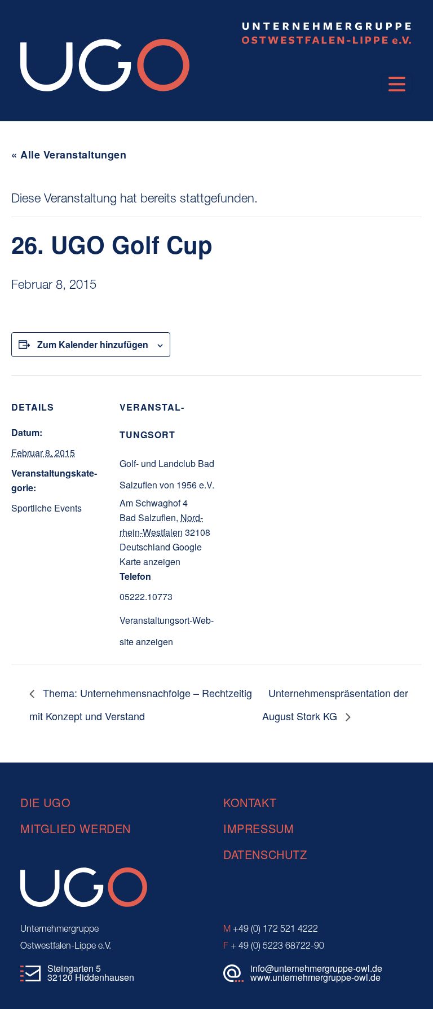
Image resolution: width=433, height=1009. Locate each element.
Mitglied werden (75, 828)
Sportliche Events (46, 507)
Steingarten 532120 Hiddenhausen (90, 973)
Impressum (258, 828)
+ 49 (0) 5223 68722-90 (273, 946)
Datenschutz (265, 854)
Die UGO (45, 802)
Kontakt (249, 802)
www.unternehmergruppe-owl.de (315, 977)
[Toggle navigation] (397, 84)
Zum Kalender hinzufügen (92, 344)
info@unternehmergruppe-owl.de (316, 968)
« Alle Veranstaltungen (68, 154)
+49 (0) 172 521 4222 (270, 929)
